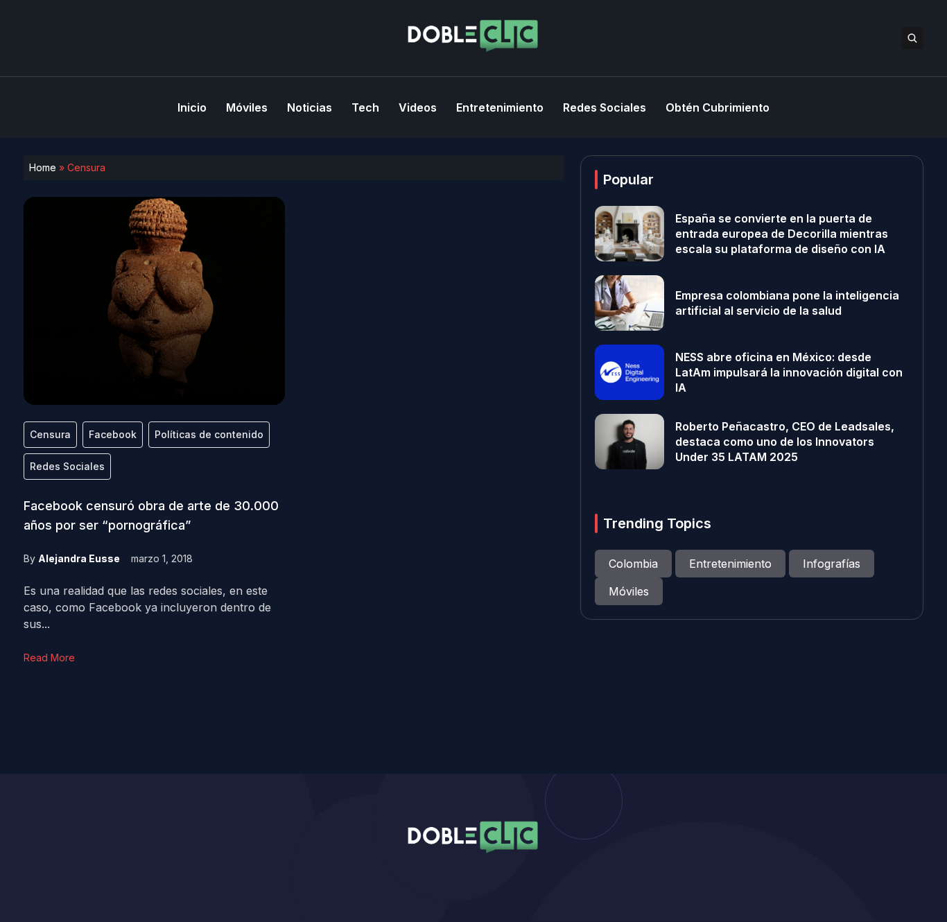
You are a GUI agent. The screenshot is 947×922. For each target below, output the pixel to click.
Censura (50, 434)
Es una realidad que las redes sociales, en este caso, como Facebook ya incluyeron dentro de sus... (147, 607)
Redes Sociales (67, 466)
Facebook (113, 434)
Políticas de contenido (209, 434)
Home (42, 167)
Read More (49, 657)
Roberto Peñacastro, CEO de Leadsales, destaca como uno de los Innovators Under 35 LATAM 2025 (784, 441)
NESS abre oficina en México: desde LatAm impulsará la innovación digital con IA (789, 372)
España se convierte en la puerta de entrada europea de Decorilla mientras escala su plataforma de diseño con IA (781, 233)
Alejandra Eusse (79, 558)
